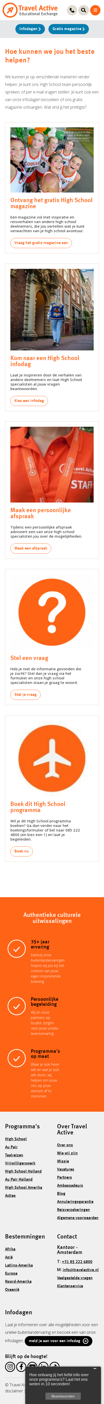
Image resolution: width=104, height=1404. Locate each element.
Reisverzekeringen (73, 1210)
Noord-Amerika (18, 1282)
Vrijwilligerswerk (20, 1163)
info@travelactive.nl (81, 1270)
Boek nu (21, 851)
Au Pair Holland (19, 1180)
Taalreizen (14, 1155)
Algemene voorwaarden (77, 1218)
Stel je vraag (25, 695)
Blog (61, 1194)
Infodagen (28, 29)
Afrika (10, 1249)
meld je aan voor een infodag (54, 1341)
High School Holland (23, 1172)
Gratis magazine (67, 29)
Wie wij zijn (67, 1153)
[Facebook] (21, 1368)
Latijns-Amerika (19, 1266)
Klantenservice (70, 1286)
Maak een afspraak (30, 548)
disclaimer (14, 1391)
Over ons (65, 1145)
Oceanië (12, 1290)
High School (16, 1139)
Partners (64, 1178)
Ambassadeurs (70, 1186)
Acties (10, 1196)
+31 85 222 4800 (77, 1262)
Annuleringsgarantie (75, 1202)
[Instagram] (10, 1368)
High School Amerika (23, 1188)
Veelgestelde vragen (75, 1278)
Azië (9, 1257)
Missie (63, 1161)
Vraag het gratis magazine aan (41, 243)
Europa (11, 1274)
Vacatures (65, 1170)
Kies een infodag (29, 401)
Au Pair (11, 1147)
